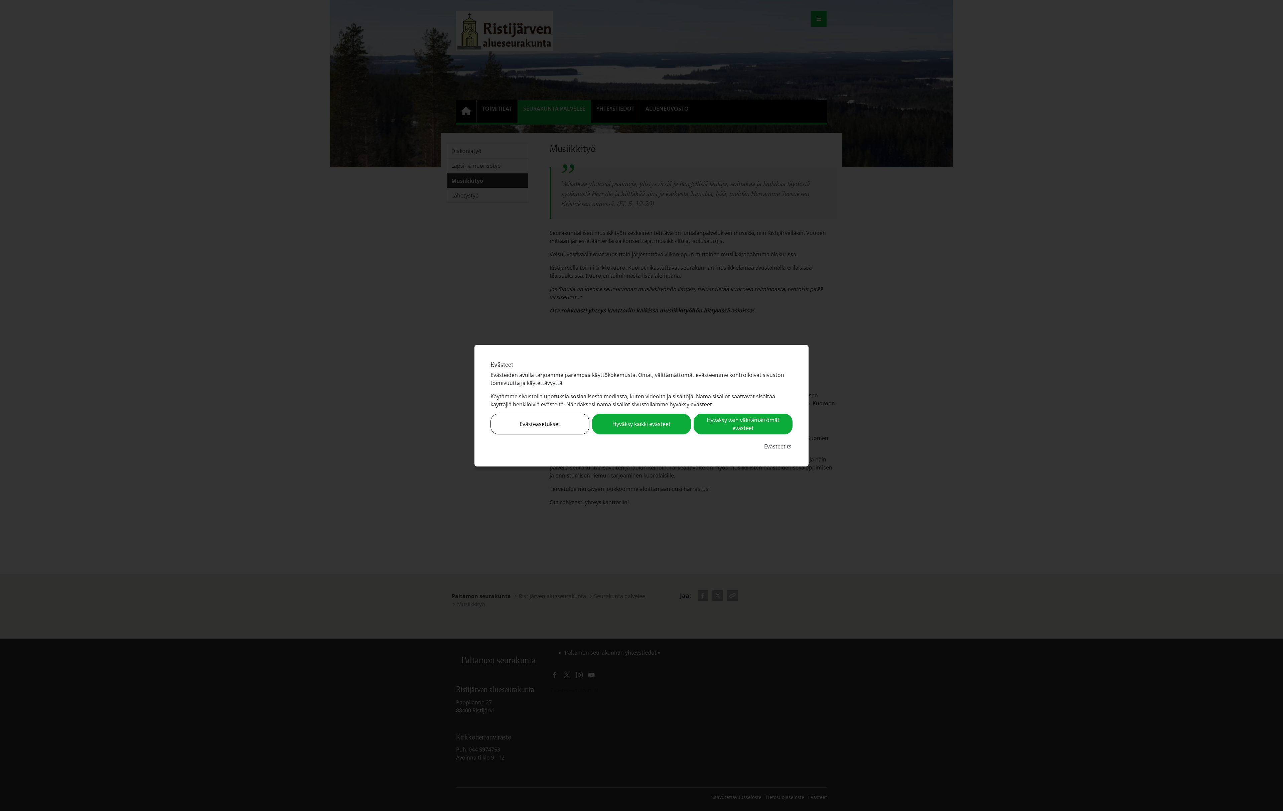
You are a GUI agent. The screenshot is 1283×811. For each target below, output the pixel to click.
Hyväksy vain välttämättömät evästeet (743, 424)
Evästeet (778, 446)
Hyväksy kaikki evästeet (641, 424)
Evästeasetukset (540, 424)
